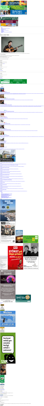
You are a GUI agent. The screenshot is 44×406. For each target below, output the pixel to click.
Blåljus (3, 28)
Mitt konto (2, 32)
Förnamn (1, 61)
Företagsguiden (1, 302)
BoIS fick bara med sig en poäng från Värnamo (5, 196)
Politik (8, 28)
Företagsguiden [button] (2, 29)
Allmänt (2, 28)
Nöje (7, 28)
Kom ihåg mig (2, 68)
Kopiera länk (2, 86)
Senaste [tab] (1, 192)
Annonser (1, 0)
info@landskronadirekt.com (2, 389)
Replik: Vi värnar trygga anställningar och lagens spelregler (6, 193)
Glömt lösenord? (1, 70)
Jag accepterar (3, 63)
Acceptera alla (1, 405)
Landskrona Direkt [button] (2, 31)
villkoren (4, 63)
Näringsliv (6, 28)
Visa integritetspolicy (1, 404)
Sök (0, 401)
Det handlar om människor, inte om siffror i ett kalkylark (6, 197)
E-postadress (1, 62)
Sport (9, 28)
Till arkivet (1, 191)
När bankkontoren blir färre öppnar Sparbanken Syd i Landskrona (6, 194)
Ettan (1, 27)
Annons (0, 149)
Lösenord (1, 67)
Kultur (4, 28)
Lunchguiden (2, 30)
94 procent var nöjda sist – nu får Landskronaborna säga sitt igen (6, 195)
